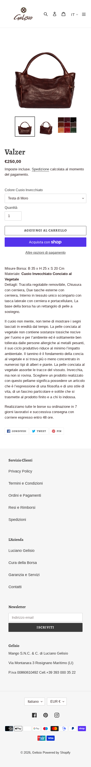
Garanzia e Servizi (24, 575)
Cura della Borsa (22, 563)
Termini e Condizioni (25, 483)
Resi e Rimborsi (21, 507)
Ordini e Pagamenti (24, 495)
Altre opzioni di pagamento (45, 252)
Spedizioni (17, 519)
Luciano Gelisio (21, 550)
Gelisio (37, 752)
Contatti (15, 587)
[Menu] (83, 14)
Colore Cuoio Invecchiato (24, 190)
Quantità (11, 207)
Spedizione (40, 169)
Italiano (33, 701)
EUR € (55, 701)
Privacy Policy (20, 471)
